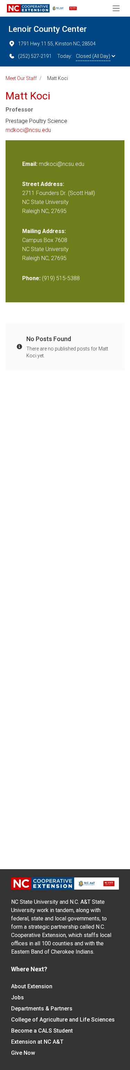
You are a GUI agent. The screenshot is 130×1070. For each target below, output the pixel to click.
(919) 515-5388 (61, 278)
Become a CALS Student (42, 1030)
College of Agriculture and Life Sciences (63, 1019)
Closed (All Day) (93, 56)
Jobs (17, 997)
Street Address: (43, 184)
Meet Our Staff (21, 78)
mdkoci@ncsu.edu (28, 130)
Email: (30, 164)
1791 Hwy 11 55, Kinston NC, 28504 (57, 43)
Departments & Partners (41, 1008)
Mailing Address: (44, 231)
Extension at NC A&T (37, 1041)
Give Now (23, 1053)
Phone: (31, 278)
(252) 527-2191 (35, 56)
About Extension (31, 986)
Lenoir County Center (47, 29)
